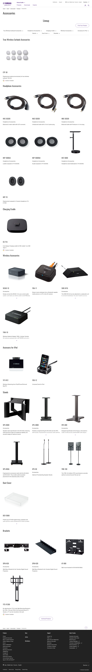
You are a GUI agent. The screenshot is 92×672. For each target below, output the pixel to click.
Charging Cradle (50, 31)
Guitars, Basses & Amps (8, 641)
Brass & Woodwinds (7, 644)
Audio (8, 8)
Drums (4, 643)
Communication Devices (8, 658)
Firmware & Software (51, 646)
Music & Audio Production (8, 639)
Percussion (5, 648)
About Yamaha (72, 633)
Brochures (49, 643)
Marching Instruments (7, 649)
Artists (26, 637)
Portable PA (5, 653)
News (26, 633)
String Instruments (7, 646)
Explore (35, 5)
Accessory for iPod (82, 31)
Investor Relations (73, 646)
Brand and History (73, 644)
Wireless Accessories (66, 31)
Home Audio (20, 2)
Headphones (5, 651)
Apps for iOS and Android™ (8, 659)
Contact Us (49, 636)
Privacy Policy (18, 669)
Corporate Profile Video (74, 638)
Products (19, 5)
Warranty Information (51, 641)
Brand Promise (72, 639)
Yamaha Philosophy (73, 641)
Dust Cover (45, 33)
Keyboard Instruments (7, 638)
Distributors (55, 2)
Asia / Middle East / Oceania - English (74, 2)
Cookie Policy (24, 669)
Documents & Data (51, 648)
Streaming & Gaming (7, 656)
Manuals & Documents (52, 644)
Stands (34, 33)
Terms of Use (11, 669)
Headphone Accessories (34, 31)
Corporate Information (73, 636)
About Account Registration (53, 639)
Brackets (56, 33)
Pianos (4, 636)
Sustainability (72, 648)
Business (85, 2)
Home (4, 8)
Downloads (27, 5)
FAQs (48, 638)
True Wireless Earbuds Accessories (12, 31)
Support (60, 2)
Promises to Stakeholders (74, 643)
